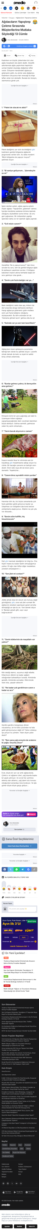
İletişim (4, 1177)
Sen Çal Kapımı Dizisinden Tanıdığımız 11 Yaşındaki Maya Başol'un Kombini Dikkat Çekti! (18, 971)
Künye (20, 1171)
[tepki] (4, 889)
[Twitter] (12, 1183)
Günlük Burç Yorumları (9, 1148)
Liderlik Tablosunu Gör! (18, 946)
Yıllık (32, 937)
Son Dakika (5, 1152)
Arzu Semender (18, 40)
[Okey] (11, 8)
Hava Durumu (6, 1071)
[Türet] (28, 8)
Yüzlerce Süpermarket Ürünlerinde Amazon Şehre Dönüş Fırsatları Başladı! (19, 962)
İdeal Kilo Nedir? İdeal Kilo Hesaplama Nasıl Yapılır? (18, 1115)
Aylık (23, 937)
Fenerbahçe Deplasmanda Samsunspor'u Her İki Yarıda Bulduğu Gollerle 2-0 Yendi (20, 981)
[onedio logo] (18, 1205)
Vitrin (6, 958)
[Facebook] (8, 1183)
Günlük (6, 937)
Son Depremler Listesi (9, 1074)
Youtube (27, 1145)
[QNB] (22, 8)
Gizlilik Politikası (7, 1169)
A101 (21, 1148)
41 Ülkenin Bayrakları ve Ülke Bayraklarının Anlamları (18, 1128)
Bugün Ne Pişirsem (19, 1152)
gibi (33, 149)
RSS (19, 1174)
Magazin (7, 967)
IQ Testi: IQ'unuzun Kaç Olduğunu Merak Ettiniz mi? (18, 1136)
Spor (5, 976)
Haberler (4, 18)
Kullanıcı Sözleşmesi (25, 1166)
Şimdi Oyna (32, 921)
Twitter (4, 1145)
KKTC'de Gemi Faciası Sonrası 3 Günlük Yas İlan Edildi (19, 1031)
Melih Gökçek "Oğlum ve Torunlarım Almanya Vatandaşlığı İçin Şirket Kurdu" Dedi (20, 990)
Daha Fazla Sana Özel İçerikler (18, 846)
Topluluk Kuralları (7, 1171)
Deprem (12, 1145)
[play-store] (19, 1192)
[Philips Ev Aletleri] (5, 8)
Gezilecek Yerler (7, 1156)
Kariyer (20, 1164)
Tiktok (28, 1148)
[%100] (17, 8)
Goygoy (11, 18)
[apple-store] (7, 1192)
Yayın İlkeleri (22, 1169)
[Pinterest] (21, 1183)
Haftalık (15, 937)
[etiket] (35, 22)
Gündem (7, 985)
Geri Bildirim (5, 1166)
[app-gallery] (30, 1192)
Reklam (4, 1174)
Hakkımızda (5, 1164)
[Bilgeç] (34, 8)
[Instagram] (3, 1183)
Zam (20, 1145)
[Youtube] (16, 1183)
